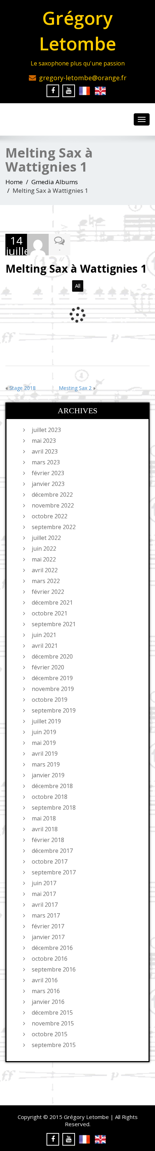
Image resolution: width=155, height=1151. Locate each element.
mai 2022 (44, 559)
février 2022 (48, 591)
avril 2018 (45, 829)
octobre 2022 (49, 516)
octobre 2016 (49, 958)
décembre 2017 (52, 850)
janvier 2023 (48, 483)
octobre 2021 (49, 613)
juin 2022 (44, 548)
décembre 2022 (52, 494)
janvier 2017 (48, 937)
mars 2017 (46, 915)
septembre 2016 (54, 969)
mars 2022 (46, 580)
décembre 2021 (52, 602)
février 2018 (48, 839)
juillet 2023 (46, 429)
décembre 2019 (52, 678)
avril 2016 (45, 980)
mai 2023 (44, 440)
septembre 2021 (54, 624)
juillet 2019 (46, 721)
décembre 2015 (52, 1012)
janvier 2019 (48, 775)
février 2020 (48, 667)
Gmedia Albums (54, 182)
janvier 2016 (48, 1001)
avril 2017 (45, 904)
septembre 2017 (54, 872)
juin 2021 (44, 634)
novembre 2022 (53, 505)
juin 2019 (44, 732)
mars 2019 (46, 764)
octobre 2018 (49, 796)
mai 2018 (44, 818)
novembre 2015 (53, 1023)
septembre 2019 (54, 710)
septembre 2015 (54, 1044)
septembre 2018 (54, 807)
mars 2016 (46, 991)
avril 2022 (45, 570)
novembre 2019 (53, 688)
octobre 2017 (49, 861)
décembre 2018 (52, 786)
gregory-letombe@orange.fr (83, 77)
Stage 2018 (22, 388)
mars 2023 (46, 462)
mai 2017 (44, 893)
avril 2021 (45, 645)
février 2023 (48, 473)
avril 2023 (45, 451)
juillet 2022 (46, 537)
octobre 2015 (49, 1034)
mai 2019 (44, 742)
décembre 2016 (52, 947)
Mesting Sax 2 (75, 388)
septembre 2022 (54, 527)
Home (14, 182)
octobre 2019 (49, 699)
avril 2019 (45, 753)
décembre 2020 (52, 656)
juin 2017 (44, 883)
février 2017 (48, 926)
